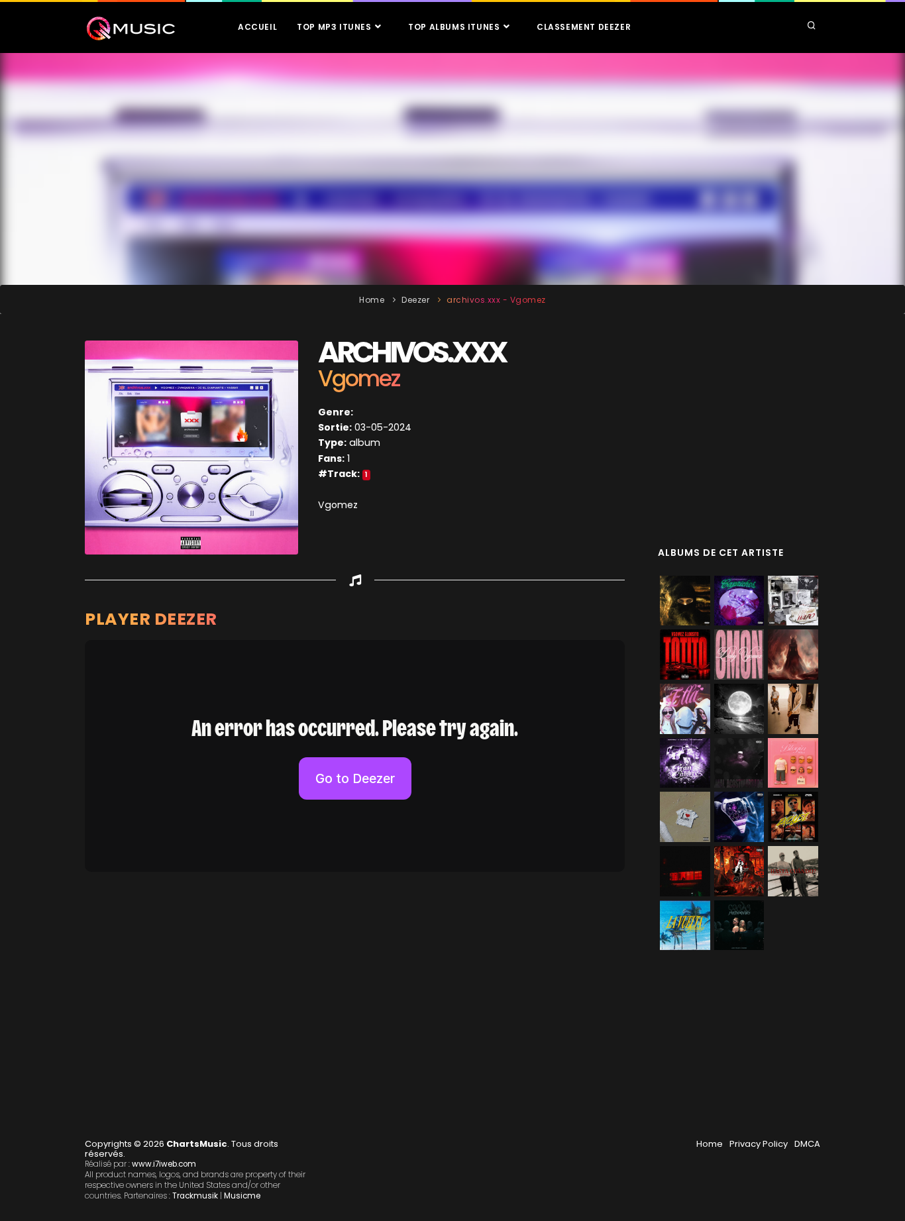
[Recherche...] (811, 26)
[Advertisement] (452, 169)
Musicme (242, 1196)
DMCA (807, 1144)
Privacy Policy (758, 1144)
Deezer (415, 299)
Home (371, 299)
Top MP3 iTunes (335, 26)
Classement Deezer (584, 26)
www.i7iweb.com (164, 1164)
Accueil (257, 26)
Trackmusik (195, 1196)
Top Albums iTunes (455, 26)
